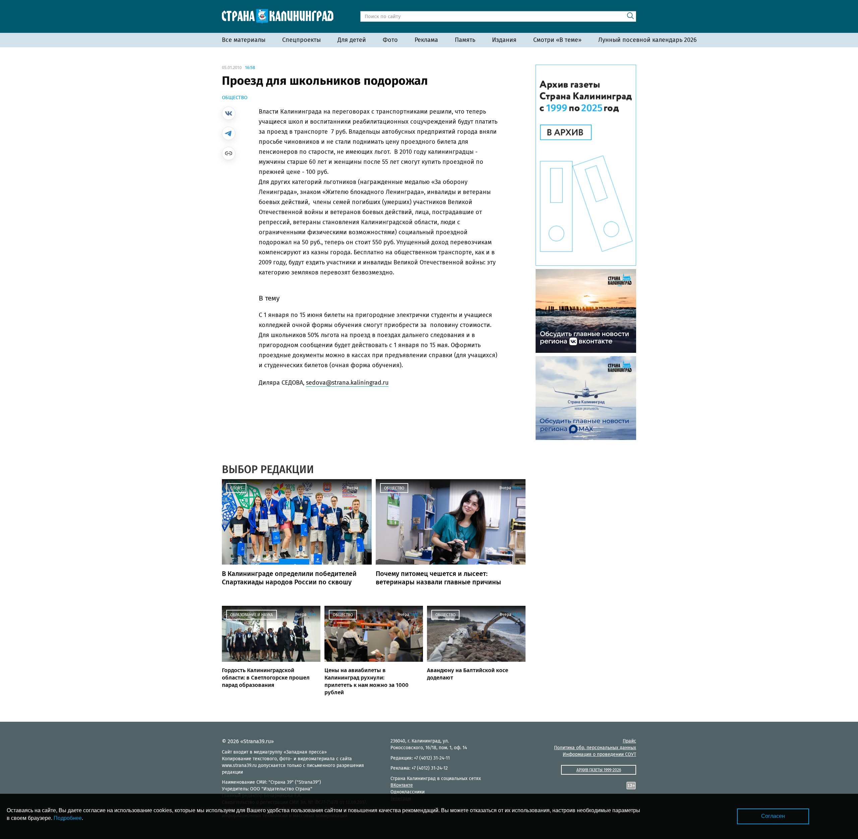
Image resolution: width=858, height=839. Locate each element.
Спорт (236, 488)
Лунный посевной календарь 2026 (647, 40)
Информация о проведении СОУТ (599, 754)
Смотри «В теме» (557, 40)
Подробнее (68, 818)
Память (465, 40)
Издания (504, 40)
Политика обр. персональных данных (595, 748)
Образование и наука (251, 614)
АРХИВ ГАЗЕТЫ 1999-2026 (598, 770)
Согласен (773, 816)
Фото (390, 40)
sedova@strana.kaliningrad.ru (347, 382)
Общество (234, 97)
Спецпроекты (301, 40)
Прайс (629, 741)
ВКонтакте (401, 785)
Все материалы (243, 40)
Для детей (352, 40)
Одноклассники (407, 792)
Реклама (426, 40)
